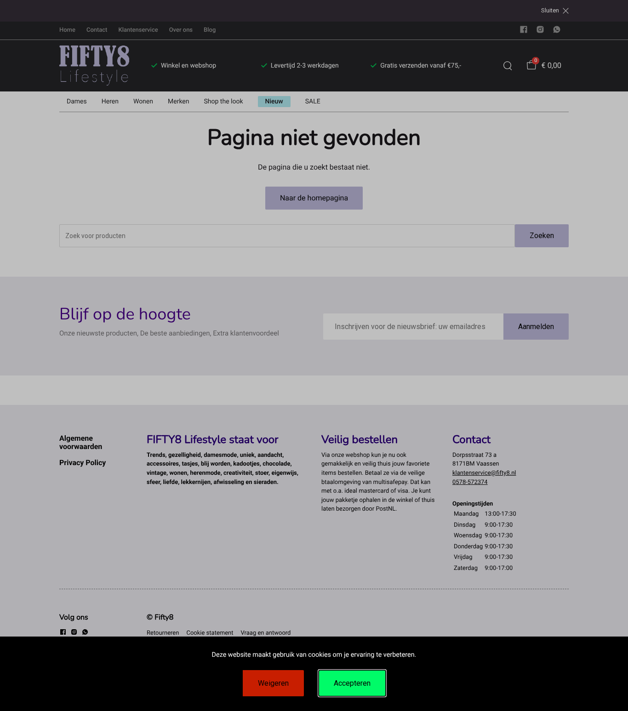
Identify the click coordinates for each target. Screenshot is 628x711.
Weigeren (273, 683)
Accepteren (352, 683)
